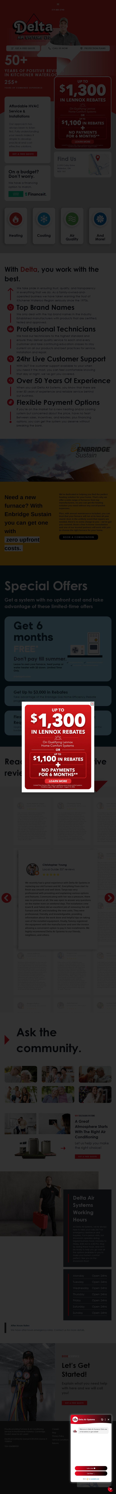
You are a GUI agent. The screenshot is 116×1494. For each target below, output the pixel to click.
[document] (58, 747)
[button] (92, 704)
